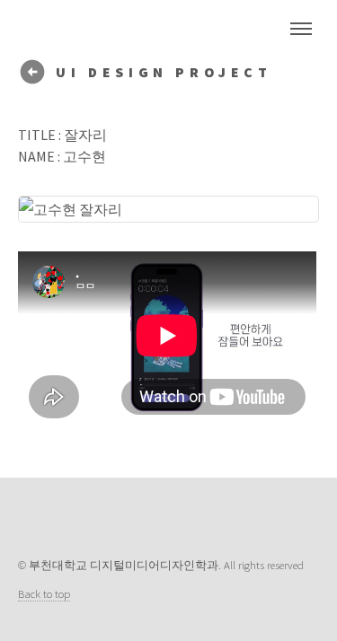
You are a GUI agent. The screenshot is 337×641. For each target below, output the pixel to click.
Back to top (44, 593)
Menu (301, 28)
